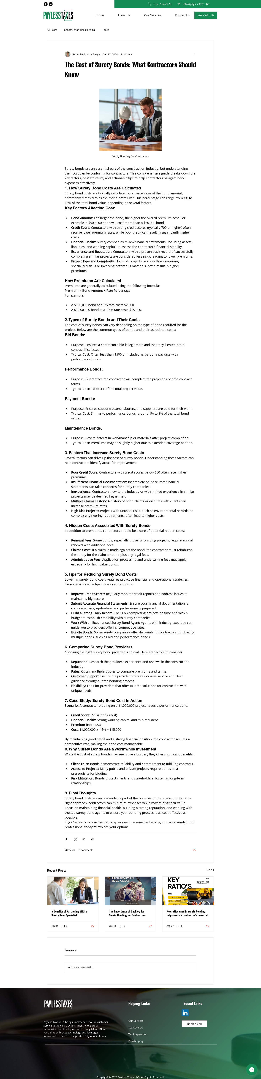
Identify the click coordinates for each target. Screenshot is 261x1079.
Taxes (105, 29)
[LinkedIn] (51, 4)
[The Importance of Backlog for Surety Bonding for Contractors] (130, 891)
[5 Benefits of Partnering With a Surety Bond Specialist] (73, 891)
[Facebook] (46, 4)
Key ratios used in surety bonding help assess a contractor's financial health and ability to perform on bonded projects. (187, 913)
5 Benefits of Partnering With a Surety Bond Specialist (69, 913)
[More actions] (194, 54)
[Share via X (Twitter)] (75, 839)
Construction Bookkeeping (79, 29)
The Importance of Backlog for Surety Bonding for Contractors (127, 913)
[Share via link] (92, 839)
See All (210, 870)
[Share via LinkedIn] (84, 839)
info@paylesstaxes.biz (196, 4)
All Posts (52, 29)
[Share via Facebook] (66, 839)
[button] (205, 15)
